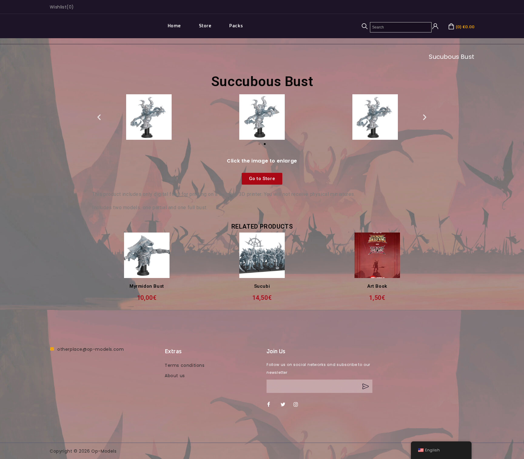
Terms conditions (185, 365)
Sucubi (262, 286)
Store (205, 26)
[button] (99, 117)
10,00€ (147, 297)
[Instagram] (299, 404)
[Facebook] (272, 404)
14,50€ (262, 297)
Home (174, 26)
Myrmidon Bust (146, 286)
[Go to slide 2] (265, 144)
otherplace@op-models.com (90, 349)
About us (175, 376)
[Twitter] (285, 404)
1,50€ (377, 297)
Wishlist (58, 7)
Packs (236, 26)
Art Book (377, 286)
